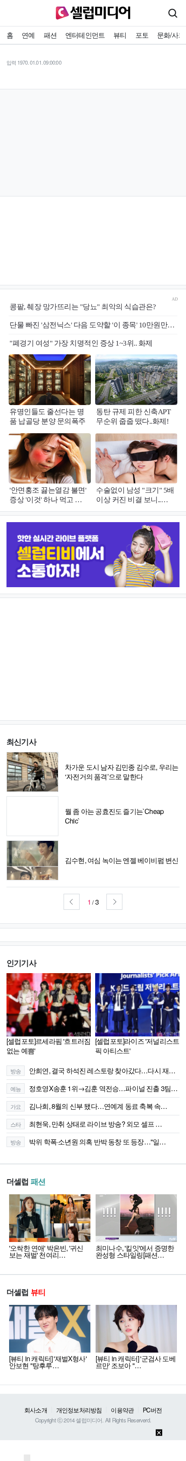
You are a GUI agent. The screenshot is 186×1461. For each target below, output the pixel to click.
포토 (141, 35)
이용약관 (122, 1410)
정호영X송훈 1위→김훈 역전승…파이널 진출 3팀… (94, 1088)
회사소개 (35, 1410)
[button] (72, 902)
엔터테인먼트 (85, 35)
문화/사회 (171, 35)
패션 (50, 35)
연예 (28, 35)
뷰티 (119, 35)
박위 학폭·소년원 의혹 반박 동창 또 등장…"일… (88, 1142)
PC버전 (152, 1410)
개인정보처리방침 (79, 1410)
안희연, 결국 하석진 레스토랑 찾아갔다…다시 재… (93, 1070)
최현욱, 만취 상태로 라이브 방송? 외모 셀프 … (86, 1124)
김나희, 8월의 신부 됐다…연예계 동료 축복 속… (88, 1106)
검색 (173, 13)
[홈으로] (93, 12)
